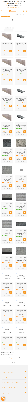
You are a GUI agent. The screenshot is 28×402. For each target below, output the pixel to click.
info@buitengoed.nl (19, 7)
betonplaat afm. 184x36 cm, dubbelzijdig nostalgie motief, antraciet (21, 285)
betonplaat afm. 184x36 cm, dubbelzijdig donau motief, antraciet (7, 312)
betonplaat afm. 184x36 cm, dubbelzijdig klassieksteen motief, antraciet (21, 232)
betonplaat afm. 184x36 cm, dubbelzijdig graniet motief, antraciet (7, 178)
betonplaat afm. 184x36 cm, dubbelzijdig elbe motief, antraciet (7, 205)
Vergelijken (8, 54)
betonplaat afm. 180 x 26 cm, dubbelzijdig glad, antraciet (21, 99)
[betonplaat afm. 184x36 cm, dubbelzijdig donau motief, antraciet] (7, 304)
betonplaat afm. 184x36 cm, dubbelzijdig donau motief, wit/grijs (21, 178)
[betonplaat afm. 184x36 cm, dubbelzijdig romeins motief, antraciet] (21, 304)
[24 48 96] (7, 27)
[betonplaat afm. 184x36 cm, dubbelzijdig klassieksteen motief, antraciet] (21, 224)
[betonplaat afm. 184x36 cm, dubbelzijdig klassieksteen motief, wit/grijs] (7, 143)
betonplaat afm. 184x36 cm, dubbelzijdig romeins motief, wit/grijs (7, 285)
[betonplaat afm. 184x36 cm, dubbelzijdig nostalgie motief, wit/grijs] (21, 143)
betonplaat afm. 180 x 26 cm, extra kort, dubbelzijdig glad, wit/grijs (7, 71)
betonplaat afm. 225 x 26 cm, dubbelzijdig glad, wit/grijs (7, 125)
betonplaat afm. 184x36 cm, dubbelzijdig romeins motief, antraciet (21, 312)
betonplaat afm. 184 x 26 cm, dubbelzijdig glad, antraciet (21, 45)
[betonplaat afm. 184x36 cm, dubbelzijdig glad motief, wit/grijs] (7, 224)
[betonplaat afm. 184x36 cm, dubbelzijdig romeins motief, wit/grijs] (7, 277)
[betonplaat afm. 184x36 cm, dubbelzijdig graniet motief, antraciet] (7, 170)
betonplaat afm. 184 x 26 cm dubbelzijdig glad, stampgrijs (7, 99)
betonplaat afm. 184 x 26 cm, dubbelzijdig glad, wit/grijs (21, 70)
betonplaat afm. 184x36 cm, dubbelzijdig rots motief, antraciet (7, 339)
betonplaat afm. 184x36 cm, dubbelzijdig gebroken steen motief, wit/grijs (21, 205)
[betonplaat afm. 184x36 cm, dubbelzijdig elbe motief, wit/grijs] (7, 251)
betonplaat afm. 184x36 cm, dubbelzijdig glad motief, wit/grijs (7, 232)
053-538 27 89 (9, 7)
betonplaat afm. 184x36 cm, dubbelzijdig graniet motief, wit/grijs (21, 259)
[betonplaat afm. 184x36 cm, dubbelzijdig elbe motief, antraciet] (7, 197)
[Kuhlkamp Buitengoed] (12, 11)
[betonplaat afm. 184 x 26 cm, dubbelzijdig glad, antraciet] (21, 37)
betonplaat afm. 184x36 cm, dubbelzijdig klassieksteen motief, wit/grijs (7, 151)
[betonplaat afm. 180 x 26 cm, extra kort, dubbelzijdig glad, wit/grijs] (7, 62)
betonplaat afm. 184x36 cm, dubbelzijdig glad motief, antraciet (21, 125)
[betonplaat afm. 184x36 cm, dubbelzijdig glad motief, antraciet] (21, 117)
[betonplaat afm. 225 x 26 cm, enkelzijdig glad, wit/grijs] (7, 37)
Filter (15, 20)
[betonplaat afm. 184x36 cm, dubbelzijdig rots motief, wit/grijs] (21, 331)
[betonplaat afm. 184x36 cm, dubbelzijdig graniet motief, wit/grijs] (21, 251)
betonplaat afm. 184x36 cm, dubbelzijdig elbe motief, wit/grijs (7, 259)
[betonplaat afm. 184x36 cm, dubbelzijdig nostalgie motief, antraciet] (21, 277)
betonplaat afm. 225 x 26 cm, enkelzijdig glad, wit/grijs (7, 45)
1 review (10, 75)
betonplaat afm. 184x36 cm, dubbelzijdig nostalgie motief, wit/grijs (21, 151)
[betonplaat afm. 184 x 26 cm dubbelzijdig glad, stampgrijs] (7, 91)
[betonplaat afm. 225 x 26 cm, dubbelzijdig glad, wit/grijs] (7, 117)
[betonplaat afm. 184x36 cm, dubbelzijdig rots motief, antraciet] (7, 331)
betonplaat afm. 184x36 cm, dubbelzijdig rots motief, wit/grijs (21, 339)
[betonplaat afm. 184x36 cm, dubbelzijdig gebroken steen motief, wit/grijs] (21, 197)
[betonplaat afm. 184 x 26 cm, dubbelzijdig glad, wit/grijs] (21, 62)
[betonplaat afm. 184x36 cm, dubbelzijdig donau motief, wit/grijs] (21, 170)
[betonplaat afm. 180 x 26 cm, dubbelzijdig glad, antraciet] (21, 91)
